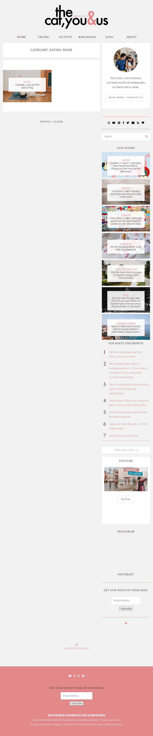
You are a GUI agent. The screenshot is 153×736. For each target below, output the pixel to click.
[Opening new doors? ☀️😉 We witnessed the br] (137, 557)
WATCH (125, 499)
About (131, 37)
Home (21, 37)
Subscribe (126, 608)
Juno (109, 37)
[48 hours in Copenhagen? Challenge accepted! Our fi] (140, 659)
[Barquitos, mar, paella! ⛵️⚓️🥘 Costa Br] (137, 543)
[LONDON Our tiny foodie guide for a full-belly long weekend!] (126, 257)
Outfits (65, 37)
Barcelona (87, 37)
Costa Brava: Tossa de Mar (123, 435)
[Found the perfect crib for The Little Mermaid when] (114, 557)
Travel (43, 37)
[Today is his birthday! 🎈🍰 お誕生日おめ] (114, 659)
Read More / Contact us (126, 97)
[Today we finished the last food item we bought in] (114, 543)
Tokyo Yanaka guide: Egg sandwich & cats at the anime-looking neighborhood (129, 389)
